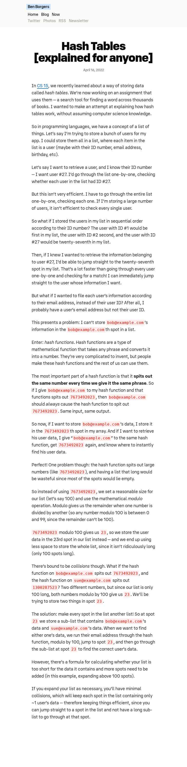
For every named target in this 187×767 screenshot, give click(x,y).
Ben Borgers (38, 6)
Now (56, 14)
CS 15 (42, 85)
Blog (45, 14)
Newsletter (79, 20)
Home (33, 14)
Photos (49, 20)
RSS (62, 20)
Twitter (34, 20)
